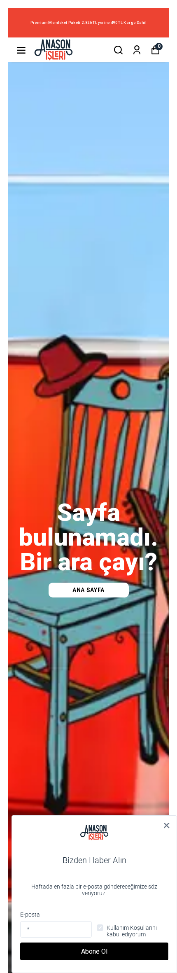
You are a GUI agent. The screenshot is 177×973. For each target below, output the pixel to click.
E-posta (30, 914)
